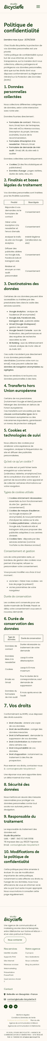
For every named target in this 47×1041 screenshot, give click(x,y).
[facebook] (6, 1006)
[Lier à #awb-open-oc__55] (38, 6)
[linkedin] (15, 1006)
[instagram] (11, 1006)
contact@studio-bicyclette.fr (21, 768)
